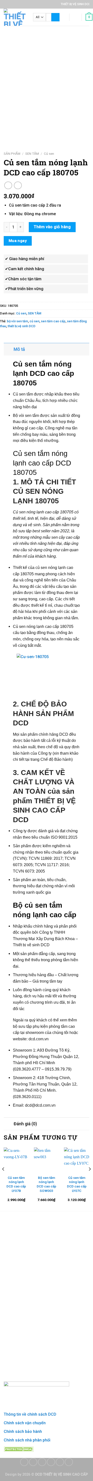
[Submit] (55, 17)
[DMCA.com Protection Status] (18, 1448)
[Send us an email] (51, 1462)
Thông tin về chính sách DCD (30, 1414)
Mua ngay (18, 241)
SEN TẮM (32, 153)
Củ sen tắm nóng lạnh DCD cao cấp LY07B (16, 1184)
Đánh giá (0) (25, 1123)
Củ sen (49, 153)
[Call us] (60, 1462)
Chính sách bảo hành (23, 1431)
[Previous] (3, 1178)
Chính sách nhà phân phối (27, 1440)
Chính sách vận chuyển (25, 1423)
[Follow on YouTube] (69, 1462)
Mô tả (19, 349)
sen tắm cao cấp (53, 321)
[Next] (89, 1178)
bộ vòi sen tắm (17, 321)
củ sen (34, 321)
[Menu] (62, 17)
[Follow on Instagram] (33, 1462)
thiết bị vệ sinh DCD (21, 326)
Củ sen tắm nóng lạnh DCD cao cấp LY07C (77, 1184)
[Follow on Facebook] (24, 1462)
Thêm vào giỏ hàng (52, 227)
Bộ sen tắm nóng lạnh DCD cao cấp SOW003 (46, 1184)
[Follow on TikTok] (42, 1462)
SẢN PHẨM (12, 153)
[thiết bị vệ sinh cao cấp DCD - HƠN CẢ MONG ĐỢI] (15, 17)
